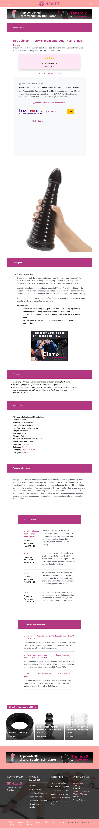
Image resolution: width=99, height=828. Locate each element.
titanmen (25, 452)
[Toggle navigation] (90, 3)
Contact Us (21, 823)
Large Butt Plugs (28, 450)
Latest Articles (30, 823)
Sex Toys (25, 444)
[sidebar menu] (8, 3)
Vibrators (32, 786)
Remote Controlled (58, 783)
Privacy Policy (12, 823)
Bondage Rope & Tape (60, 790)
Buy (70, 111)
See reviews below (49, 73)
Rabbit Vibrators (35, 797)
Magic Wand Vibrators (38, 793)
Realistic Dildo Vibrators (38, 801)
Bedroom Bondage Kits (60, 786)
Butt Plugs (26, 447)
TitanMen (12, 736)
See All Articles (79, 800)
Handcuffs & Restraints (60, 798)
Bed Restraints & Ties (59, 794)
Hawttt (63, 822)
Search (38, 822)
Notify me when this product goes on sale (51, 103)
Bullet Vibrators (35, 789)
